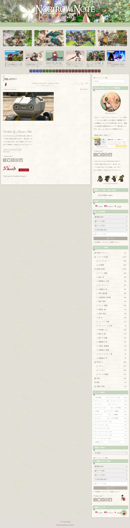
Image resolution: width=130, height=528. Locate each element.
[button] (125, 81)
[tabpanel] (14, 59)
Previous (2, 59)
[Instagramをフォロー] (17, 160)
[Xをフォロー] (4, 160)
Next (128, 59)
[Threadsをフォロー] (13, 160)
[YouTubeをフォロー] (21, 160)
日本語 (119, 206)
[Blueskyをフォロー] (8, 160)
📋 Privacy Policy (65, 522)
